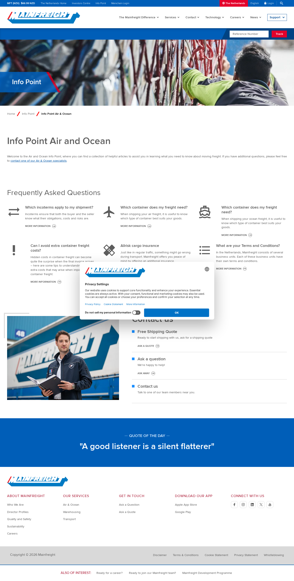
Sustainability (15, 526)
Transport (69, 519)
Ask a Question (129, 505)
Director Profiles (18, 512)
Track (279, 34)
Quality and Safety (19, 519)
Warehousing (71, 512)
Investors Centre (81, 3)
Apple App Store (186, 505)
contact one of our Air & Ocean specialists (39, 161)
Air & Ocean (71, 505)
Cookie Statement (216, 555)
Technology (213, 17)
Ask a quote (146, 346)
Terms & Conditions (186, 555)
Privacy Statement (246, 555)
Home (11, 114)
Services (170, 17)
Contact (191, 17)
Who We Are (15, 505)
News (254, 17)
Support (275, 17)
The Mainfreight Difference (137, 17)
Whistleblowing (274, 555)
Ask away (144, 373)
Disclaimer (160, 555)
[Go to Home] (37, 485)
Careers (235, 17)
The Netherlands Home (54, 3)
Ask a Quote (127, 512)
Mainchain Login (120, 3)
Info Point (101, 3)
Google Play (183, 512)
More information (38, 226)
